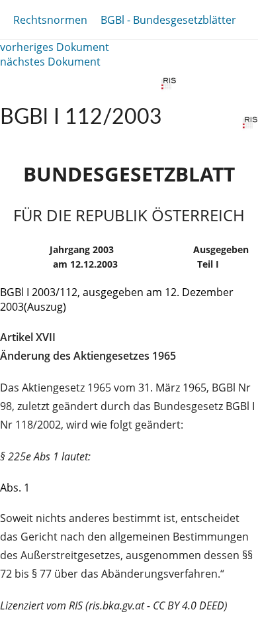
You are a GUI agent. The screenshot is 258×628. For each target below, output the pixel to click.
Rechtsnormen (50, 20)
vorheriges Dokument (54, 47)
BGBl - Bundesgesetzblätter (168, 20)
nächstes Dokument (50, 61)
